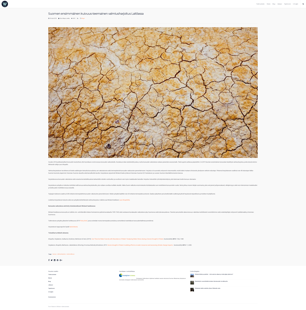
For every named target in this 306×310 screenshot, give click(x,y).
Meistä (268, 4)
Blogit (83, 18)
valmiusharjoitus (61, 254)
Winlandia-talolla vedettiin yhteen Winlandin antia (207, 288)
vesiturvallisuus (70, 254)
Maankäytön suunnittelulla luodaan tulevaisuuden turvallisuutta (211, 281)
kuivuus (54, 254)
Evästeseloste (52, 297)
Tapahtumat (287, 4)
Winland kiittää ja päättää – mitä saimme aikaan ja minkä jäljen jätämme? (214, 274)
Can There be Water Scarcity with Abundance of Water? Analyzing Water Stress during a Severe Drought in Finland (127, 239)
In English (295, 4)
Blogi (273, 4)
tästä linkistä (74, 227)
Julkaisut (279, 4)
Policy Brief (83, 221)
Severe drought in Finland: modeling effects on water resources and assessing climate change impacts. (140, 245)
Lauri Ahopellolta (124, 200)
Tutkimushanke (260, 4)
